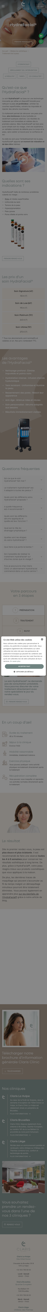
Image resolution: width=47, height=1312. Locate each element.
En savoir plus (15, 661)
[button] (23, 671)
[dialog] (23, 656)
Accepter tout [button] (24, 666)
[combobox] (42, 639)
